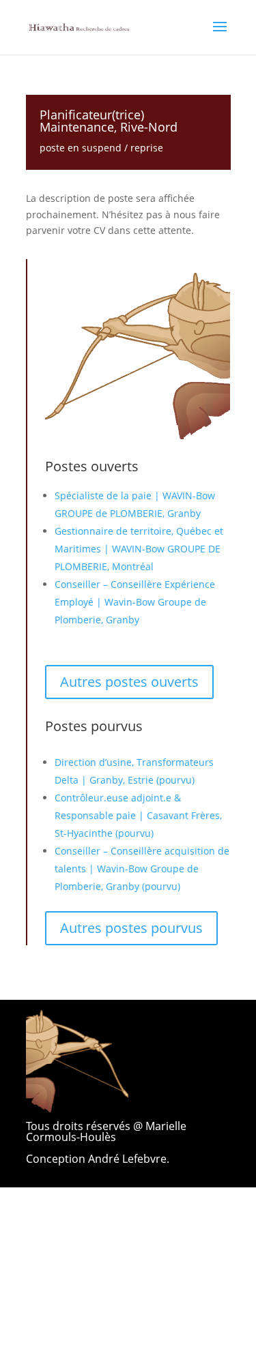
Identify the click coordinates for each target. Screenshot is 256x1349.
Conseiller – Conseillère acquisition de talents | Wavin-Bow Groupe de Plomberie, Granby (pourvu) (142, 868)
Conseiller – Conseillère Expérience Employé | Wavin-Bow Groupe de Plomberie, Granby (135, 602)
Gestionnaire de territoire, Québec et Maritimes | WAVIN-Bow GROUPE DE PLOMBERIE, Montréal (139, 548)
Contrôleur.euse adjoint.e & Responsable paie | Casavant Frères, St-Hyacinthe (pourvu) (138, 815)
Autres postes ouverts (129, 681)
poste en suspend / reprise (101, 147)
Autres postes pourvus (131, 928)
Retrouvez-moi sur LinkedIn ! (140, 1253)
